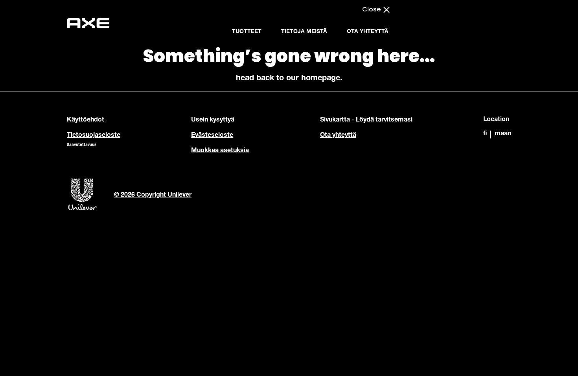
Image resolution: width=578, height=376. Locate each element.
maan (503, 134)
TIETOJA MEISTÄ (304, 32)
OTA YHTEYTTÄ (367, 32)
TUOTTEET (246, 32)
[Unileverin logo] (82, 209)
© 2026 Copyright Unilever (152, 195)
